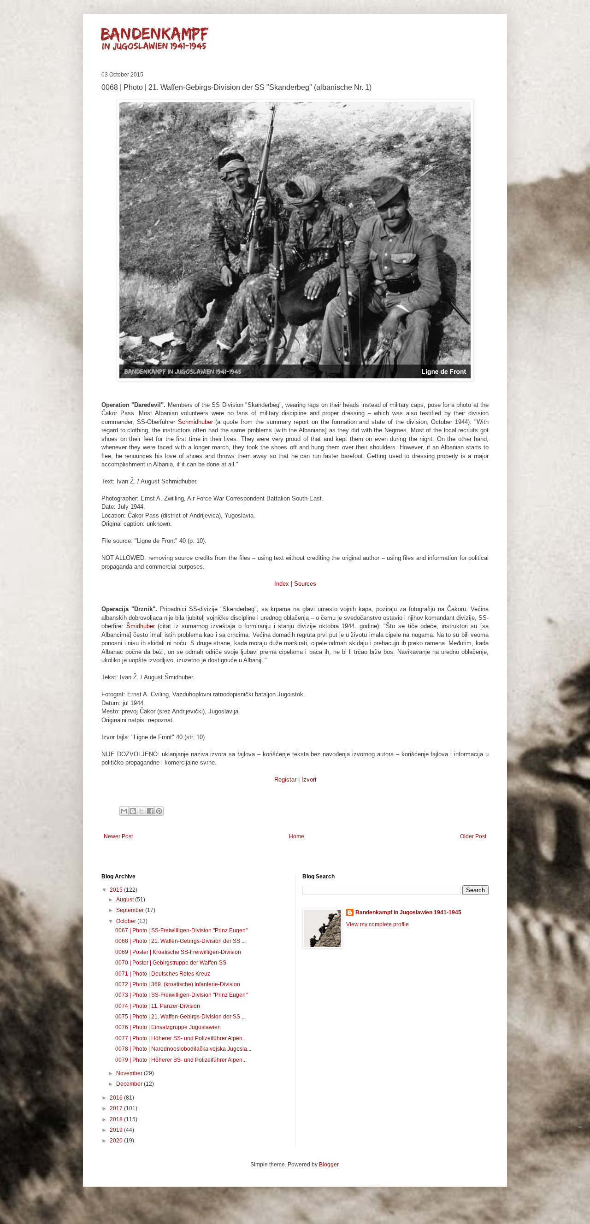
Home (296, 836)
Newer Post (118, 836)
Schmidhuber (195, 421)
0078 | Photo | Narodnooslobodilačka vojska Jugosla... (183, 1049)
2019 (117, 1130)
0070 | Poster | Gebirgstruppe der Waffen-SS (170, 962)
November (130, 1073)
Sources (305, 583)
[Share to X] (141, 811)
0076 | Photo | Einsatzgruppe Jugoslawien (168, 1027)
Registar (285, 779)
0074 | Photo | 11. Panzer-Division (157, 1006)
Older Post (473, 836)
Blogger (328, 1164)
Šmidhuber (140, 626)
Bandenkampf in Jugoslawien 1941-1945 (408, 912)
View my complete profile (377, 924)
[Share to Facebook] (150, 811)
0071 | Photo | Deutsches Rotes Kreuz (162, 974)
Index (281, 583)
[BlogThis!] (132, 811)
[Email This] (124, 811)
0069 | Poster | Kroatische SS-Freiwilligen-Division (178, 952)
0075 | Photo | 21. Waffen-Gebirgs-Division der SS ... (180, 1016)
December (130, 1084)
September (130, 910)
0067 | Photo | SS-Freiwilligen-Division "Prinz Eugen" (181, 930)
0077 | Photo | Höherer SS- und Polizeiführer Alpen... (181, 1038)
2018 (117, 1119)
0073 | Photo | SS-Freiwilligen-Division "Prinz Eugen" (181, 995)
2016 (117, 1098)
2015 (117, 890)
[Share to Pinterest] (159, 811)
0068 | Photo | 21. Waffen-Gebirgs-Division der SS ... (180, 941)
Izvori (308, 779)
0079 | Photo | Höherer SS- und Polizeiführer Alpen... (181, 1060)
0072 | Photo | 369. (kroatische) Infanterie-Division (177, 984)
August (125, 899)
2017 (117, 1108)
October (126, 921)
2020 (117, 1140)
